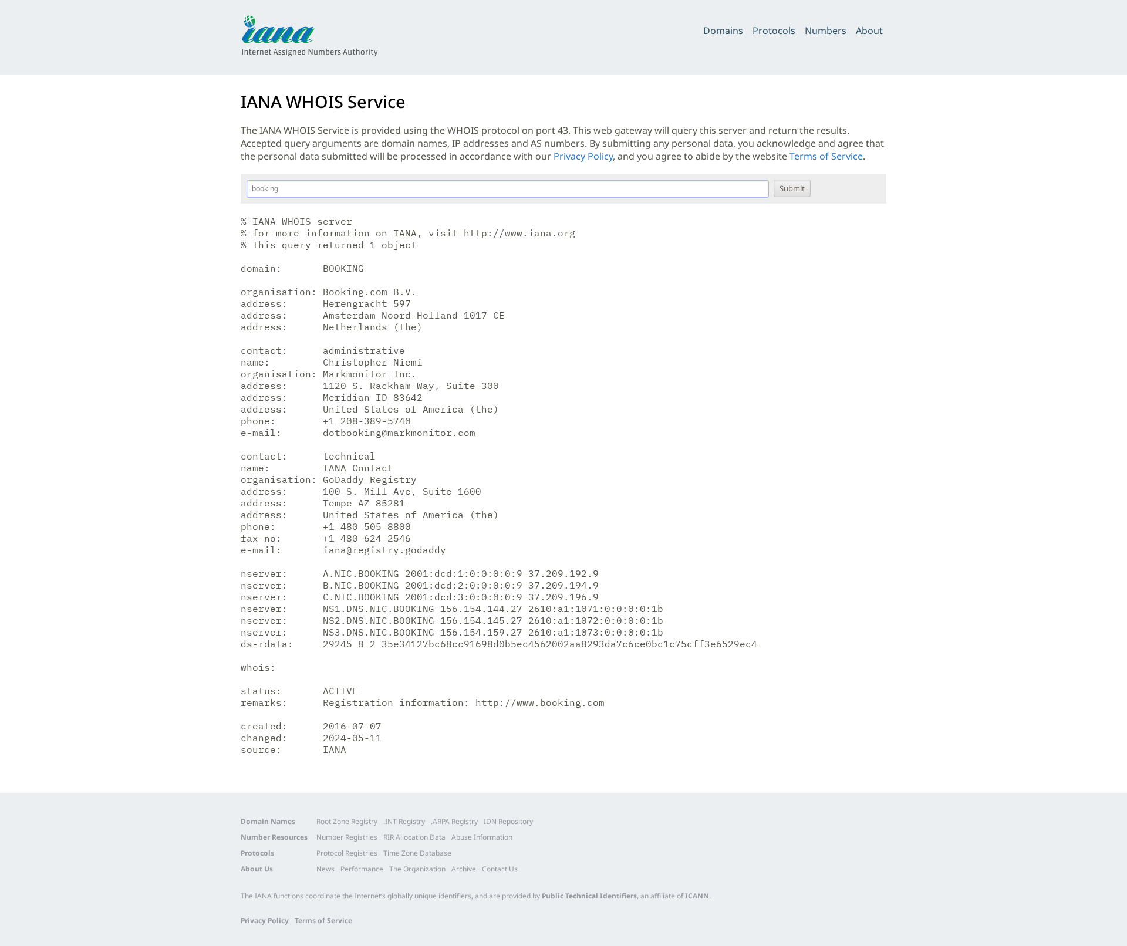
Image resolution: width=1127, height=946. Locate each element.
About (869, 30)
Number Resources (274, 837)
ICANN (697, 896)
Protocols (774, 30)
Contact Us (500, 869)
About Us (257, 869)
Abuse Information (481, 837)
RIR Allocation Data (414, 837)
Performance (361, 869)
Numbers (825, 30)
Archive (463, 869)
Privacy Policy (583, 156)
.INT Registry (404, 821)
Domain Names (268, 821)
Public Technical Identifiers (589, 896)
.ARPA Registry (454, 821)
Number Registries (346, 837)
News (325, 869)
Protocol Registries (346, 853)
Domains (723, 30)
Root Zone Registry (346, 821)
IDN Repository (508, 821)
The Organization (417, 869)
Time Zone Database (417, 853)
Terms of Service (826, 156)
